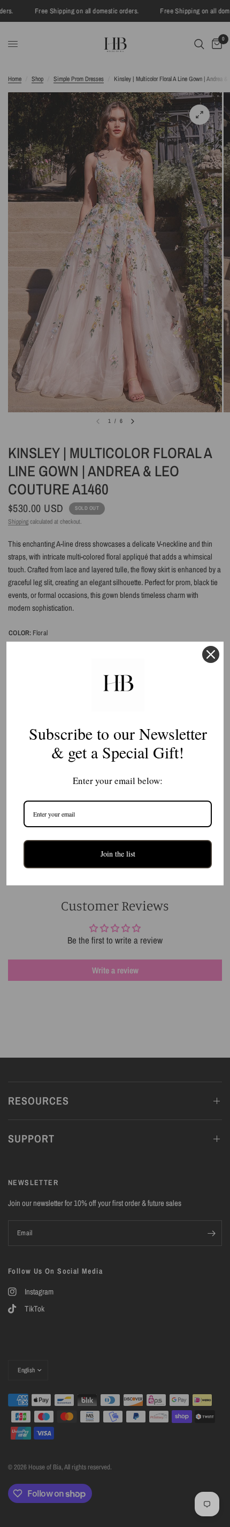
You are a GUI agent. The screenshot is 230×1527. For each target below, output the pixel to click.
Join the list (118, 854)
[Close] (211, 654)
